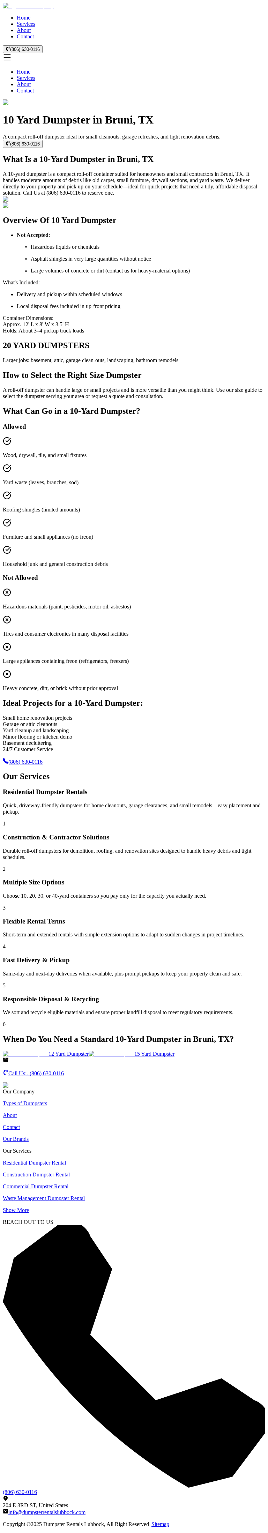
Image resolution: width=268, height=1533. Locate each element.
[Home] (28, 6)
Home (23, 18)
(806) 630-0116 (25, 49)
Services (26, 24)
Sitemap (160, 1524)
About (24, 30)
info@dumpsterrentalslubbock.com (46, 1512)
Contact (25, 36)
